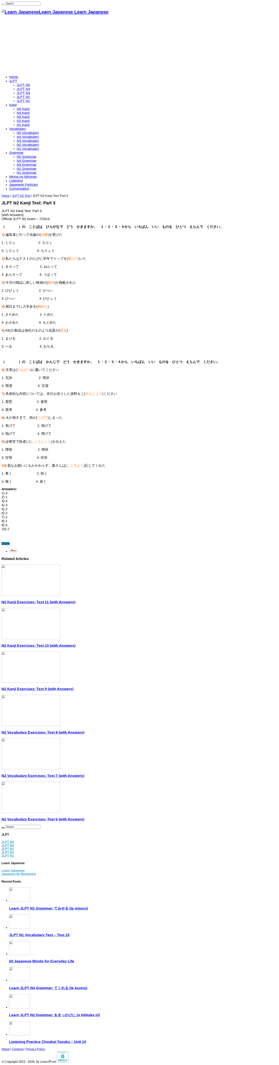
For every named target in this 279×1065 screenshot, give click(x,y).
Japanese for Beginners (19, 874)
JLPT (13, 81)
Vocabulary (17, 129)
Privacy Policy (35, 1049)
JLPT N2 (23, 97)
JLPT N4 (23, 89)
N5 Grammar (26, 157)
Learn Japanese (13, 870)
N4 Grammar (26, 161)
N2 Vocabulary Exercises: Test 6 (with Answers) (43, 819)
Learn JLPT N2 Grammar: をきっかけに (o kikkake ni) (54, 1015)
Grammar (16, 153)
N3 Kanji (23, 117)
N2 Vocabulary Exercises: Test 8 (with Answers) (43, 732)
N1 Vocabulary (28, 149)
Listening (16, 181)
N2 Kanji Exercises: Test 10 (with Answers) (39, 646)
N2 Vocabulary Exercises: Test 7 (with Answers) (43, 776)
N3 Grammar (26, 165)
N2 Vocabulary (28, 145)
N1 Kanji (23, 125)
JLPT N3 (23, 93)
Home (13, 77)
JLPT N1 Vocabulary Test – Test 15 (39, 935)
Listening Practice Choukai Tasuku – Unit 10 (47, 1042)
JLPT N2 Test (21, 195)
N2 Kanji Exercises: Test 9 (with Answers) (37, 689)
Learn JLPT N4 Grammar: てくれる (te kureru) (48, 988)
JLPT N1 (23, 101)
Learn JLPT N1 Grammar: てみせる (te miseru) (48, 908)
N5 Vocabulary (28, 133)
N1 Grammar (26, 173)
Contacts (18, 1049)
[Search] (3, 4)
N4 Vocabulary (28, 137)
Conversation (19, 189)
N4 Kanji (23, 113)
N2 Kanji (23, 121)
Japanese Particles (23, 185)
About (5, 1049)
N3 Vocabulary (28, 141)
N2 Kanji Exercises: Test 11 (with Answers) (38, 602)
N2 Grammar (26, 169)
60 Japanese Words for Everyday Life (41, 961)
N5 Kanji (23, 109)
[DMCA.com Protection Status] (63, 1061)
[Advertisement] (139, 45)
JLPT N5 (23, 85)
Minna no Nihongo (23, 177)
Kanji (13, 105)
